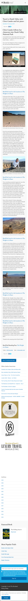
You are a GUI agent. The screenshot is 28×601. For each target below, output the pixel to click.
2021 (2, 494)
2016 (2, 508)
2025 (2, 483)
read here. (6, 594)
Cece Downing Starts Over (7, 557)
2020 (2, 497)
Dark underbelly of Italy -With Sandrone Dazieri (10, 372)
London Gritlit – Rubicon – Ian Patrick (8, 378)
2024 (2, 485)
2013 (2, 517)
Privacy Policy (4, 588)
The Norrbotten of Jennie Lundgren (8, 386)
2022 (2, 491)
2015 (2, 511)
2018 (2, 502)
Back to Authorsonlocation (9, 360)
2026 (2, 480)
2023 (2, 488)
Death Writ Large (5, 554)
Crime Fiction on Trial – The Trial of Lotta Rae (10, 375)
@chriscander (10, 350)
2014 (2, 514)
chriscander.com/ (21, 350)
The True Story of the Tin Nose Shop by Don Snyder (11, 380)
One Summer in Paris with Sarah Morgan (9, 393)
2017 (2, 505)
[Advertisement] (9, 464)
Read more (13, 532)
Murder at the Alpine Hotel (7, 548)
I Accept (6, 597)
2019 (2, 500)
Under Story (4, 551)
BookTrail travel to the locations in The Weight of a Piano (14, 178)
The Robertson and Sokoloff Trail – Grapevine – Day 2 (12, 383)
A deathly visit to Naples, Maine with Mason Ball (10, 369)
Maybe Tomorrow (5, 560)
